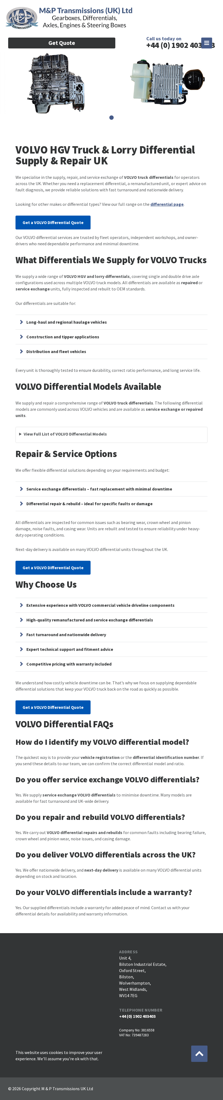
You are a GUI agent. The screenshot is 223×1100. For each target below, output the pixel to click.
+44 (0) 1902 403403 (137, 1016)
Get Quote (61, 43)
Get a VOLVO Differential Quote (53, 222)
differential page (167, 204)
